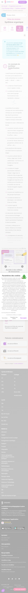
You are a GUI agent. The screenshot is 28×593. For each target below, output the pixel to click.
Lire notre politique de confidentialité (8, 312)
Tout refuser (4, 318)
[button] (3, 590)
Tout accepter (23, 318)
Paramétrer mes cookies (14, 318)
